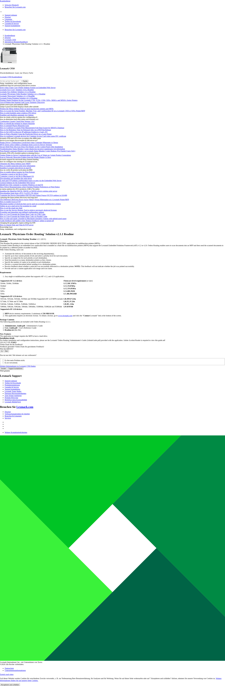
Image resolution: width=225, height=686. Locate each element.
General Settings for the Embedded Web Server (17, 183)
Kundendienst (10, 36)
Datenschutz (9, 668)
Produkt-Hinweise (11, 398)
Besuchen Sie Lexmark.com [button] (15, 7)
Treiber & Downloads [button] (13, 21)
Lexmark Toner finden (13, 391)
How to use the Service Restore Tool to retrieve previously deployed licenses (28, 210)
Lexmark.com (24, 406)
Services (8, 418)
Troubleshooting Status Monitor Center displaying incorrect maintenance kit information (32, 149)
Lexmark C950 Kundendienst (11, 77)
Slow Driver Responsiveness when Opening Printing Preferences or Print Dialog (30, 187)
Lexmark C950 (10, 40)
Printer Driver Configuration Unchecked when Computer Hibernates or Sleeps (29, 143)
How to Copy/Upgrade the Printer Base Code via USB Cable (22, 214)
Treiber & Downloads (13, 383)
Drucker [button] (8, 17)
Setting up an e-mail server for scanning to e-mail (18, 206)
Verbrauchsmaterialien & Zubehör (17, 414)
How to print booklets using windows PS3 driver (18, 113)
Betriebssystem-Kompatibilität (16, 400)
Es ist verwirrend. (11, 363)
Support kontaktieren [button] (12, 26)
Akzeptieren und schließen (10, 685)
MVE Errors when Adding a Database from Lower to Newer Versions (26, 145)
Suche (25, 81)
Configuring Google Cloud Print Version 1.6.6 (17, 121)
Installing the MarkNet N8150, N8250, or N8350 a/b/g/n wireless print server (28, 191)
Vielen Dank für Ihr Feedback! (11, 345)
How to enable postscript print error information (17, 166)
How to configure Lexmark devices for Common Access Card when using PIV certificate (33, 136)
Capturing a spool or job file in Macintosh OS (17, 176)
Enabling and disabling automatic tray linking (17, 115)
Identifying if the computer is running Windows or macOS (21, 185)
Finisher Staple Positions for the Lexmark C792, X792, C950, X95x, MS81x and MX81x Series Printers (38, 100)
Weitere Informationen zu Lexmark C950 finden (18, 366)
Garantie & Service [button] (12, 24)
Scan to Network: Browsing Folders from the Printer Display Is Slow (25, 157)
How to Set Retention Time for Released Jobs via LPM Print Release (25, 130)
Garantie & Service (12, 387)
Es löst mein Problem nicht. (15, 360)
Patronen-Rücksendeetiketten (15, 393)
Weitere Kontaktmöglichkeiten (16, 432)
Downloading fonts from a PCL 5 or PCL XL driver (19, 193)
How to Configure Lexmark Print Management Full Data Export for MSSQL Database (32, 128)
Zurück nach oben (6, 674)
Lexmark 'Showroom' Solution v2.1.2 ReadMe (17, 96)
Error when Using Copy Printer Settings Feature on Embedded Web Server (28, 88)
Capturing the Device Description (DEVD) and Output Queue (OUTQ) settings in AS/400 (33, 195)
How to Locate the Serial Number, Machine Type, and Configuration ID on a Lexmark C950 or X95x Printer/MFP (42, 111)
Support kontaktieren (15, 368)
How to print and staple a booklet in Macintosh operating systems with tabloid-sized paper (33, 219)
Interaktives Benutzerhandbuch (16, 42)
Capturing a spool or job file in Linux (14, 174)
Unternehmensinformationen (15, 670)
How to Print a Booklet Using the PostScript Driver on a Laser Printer (26, 134)
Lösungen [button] (8, 19)
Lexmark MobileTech (13, 402)
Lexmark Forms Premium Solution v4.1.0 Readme (18, 98)
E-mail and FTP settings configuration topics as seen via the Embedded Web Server (31, 181)
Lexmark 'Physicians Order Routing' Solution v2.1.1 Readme (22, 94)
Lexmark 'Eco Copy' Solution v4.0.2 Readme (17, 90)
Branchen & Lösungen (13, 416)
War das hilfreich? (6, 349)
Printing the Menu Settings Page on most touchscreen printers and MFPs (26, 109)
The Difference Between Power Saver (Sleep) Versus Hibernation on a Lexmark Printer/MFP (34, 200)
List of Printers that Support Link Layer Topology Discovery (22, 102)
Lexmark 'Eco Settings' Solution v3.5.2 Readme (18, 92)
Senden (3, 368)
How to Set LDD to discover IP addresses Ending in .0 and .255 (23, 132)
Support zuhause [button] (11, 15)
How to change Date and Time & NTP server (17, 225)
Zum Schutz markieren (13, 396)
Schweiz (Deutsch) (12, 5)
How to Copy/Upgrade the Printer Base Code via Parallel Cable (23, 216)
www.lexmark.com (65, 316)
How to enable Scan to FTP (10, 202)
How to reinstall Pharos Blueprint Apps (14, 126)
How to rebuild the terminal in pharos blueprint (17, 124)
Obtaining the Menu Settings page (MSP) (15, 164)
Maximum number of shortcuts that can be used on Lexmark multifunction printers (30, 204)
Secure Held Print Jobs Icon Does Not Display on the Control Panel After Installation (31, 147)
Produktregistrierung (12, 385)
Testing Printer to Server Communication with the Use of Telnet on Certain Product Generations (35, 155)
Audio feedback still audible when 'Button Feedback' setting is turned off (27, 221)
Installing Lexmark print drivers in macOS (15, 168)
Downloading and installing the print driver (16, 178)
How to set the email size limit (11, 208)
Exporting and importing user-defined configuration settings (22, 212)
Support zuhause (11, 381)
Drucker (8, 38)
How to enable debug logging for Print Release (17, 172)
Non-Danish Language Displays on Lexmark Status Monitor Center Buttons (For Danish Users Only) (37, 151)
